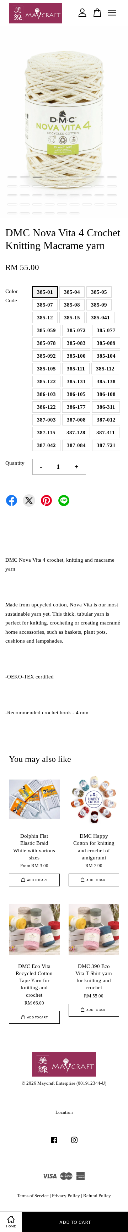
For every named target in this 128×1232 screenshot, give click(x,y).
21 (37, 195)
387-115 (46, 432)
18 (111, 186)
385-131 (76, 381)
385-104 (106, 356)
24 (74, 195)
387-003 (46, 420)
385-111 (76, 369)
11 (24, 186)
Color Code (11, 295)
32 (62, 204)
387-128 (75, 432)
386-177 (76, 407)
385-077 (106, 330)
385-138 (106, 381)
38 (24, 213)
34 (86, 204)
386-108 (106, 394)
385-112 (105, 369)
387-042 (46, 445)
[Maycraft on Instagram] (74, 1143)
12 (37, 186)
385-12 (45, 317)
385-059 (46, 330)
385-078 (46, 343)
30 (37, 204)
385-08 (72, 305)
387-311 (105, 432)
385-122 (46, 381)
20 (24, 195)
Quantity (15, 463)
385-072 (76, 330)
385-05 (99, 292)
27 (111, 195)
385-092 (46, 356)
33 (74, 204)
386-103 (46, 394)
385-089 (106, 343)
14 (62, 186)
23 (62, 195)
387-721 (106, 445)
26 (99, 195)
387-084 (76, 445)
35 (99, 204)
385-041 (100, 317)
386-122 (46, 407)
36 (111, 204)
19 (12, 195)
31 (49, 204)
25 (86, 195)
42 (74, 213)
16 (86, 186)
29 (24, 204)
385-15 (72, 317)
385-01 (45, 292)
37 (12, 213)
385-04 (72, 292)
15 (74, 186)
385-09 (99, 305)
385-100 (76, 356)
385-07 (45, 305)
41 (62, 213)
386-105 (76, 394)
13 (49, 186)
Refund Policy (97, 1195)
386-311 (106, 407)
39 (37, 213)
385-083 (76, 343)
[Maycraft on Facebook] (54, 1143)
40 (49, 213)
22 (49, 195)
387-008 (76, 420)
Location (64, 1112)
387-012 (106, 420)
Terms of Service (33, 1195)
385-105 (46, 369)
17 (99, 186)
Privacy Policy (66, 1195)
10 (12, 186)
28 (12, 204)
